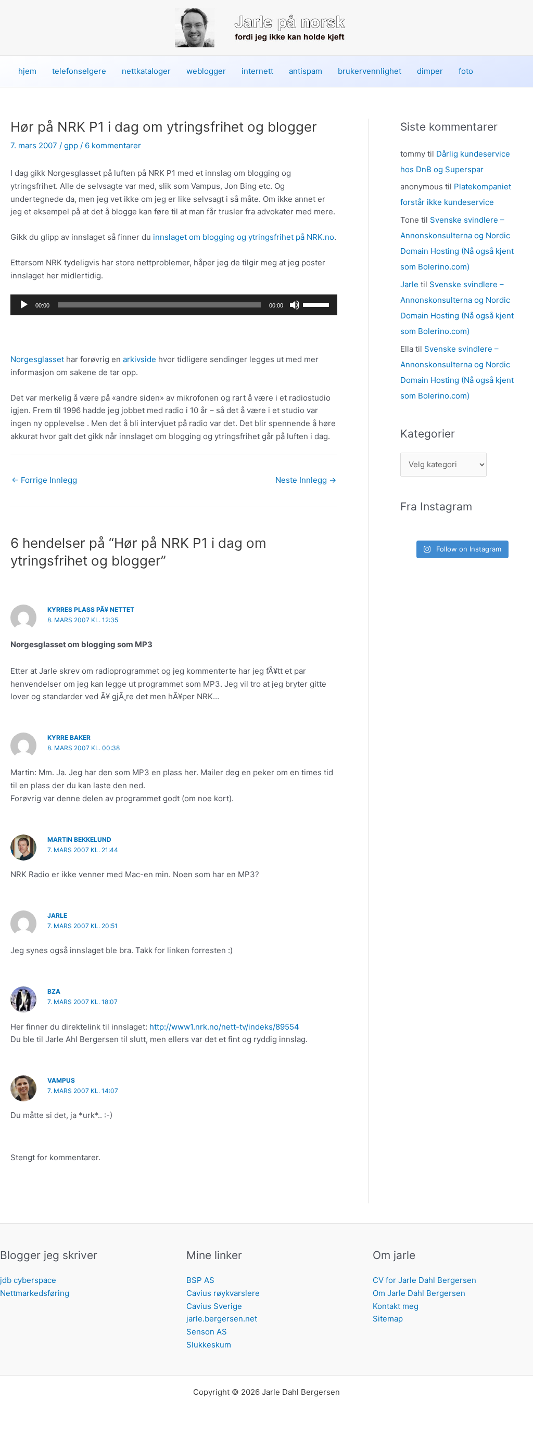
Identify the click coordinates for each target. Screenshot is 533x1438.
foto (466, 71)
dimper (430, 71)
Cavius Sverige (214, 1306)
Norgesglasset (37, 359)
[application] (173, 304)
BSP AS (200, 1280)
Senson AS (206, 1332)
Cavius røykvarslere (223, 1293)
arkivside (139, 359)
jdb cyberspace (28, 1280)
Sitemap (388, 1319)
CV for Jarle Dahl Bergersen (424, 1280)
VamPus (61, 1080)
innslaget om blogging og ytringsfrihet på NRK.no (243, 237)
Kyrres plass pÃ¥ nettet (90, 609)
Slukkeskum (208, 1345)
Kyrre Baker (69, 737)
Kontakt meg (395, 1306)
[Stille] (294, 305)
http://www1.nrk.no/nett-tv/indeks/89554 (224, 1027)
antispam (305, 71)
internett (257, 71)
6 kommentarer (113, 145)
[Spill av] (24, 305)
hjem (27, 71)
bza (53, 991)
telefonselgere (79, 71)
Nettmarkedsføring (34, 1293)
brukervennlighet (369, 71)
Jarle (57, 915)
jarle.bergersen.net (221, 1319)
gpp (71, 145)
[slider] (317, 303)
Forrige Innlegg (44, 480)
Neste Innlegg (305, 480)
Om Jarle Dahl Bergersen (419, 1293)
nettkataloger (146, 71)
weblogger (206, 71)
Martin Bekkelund (79, 839)
